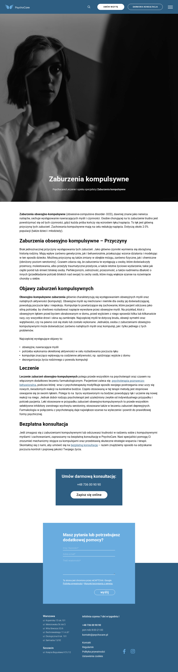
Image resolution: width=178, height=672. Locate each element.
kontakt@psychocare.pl (95, 634)
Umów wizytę (110, 7)
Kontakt (86, 642)
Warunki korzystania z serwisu (98, 583)
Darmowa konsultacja (145, 7)
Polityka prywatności (73, 583)
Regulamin (88, 647)
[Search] (88, 7)
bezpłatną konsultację (84, 445)
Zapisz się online (89, 495)
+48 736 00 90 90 (89, 484)
